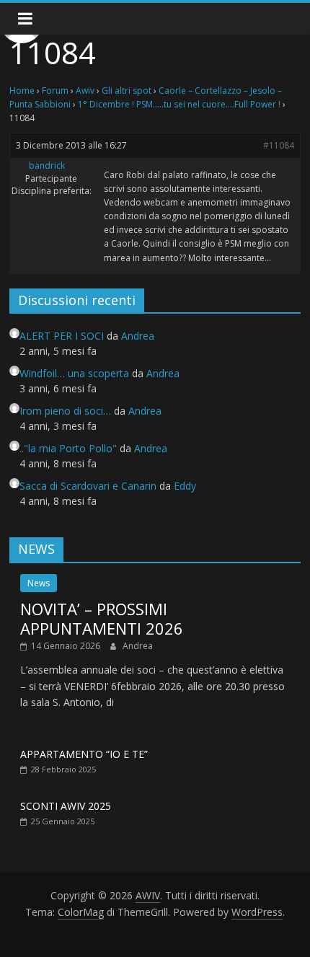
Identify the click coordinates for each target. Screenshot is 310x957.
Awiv (85, 90)
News (38, 583)
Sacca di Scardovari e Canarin (87, 486)
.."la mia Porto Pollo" (68, 448)
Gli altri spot (126, 90)
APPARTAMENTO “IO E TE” (84, 754)
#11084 (278, 145)
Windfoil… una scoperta (74, 373)
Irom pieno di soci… (65, 411)
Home (22, 90)
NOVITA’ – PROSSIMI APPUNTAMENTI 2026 (101, 618)
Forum (55, 90)
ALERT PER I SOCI (61, 336)
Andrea (138, 646)
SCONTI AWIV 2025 (65, 806)
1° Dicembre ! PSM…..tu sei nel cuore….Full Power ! (179, 104)
